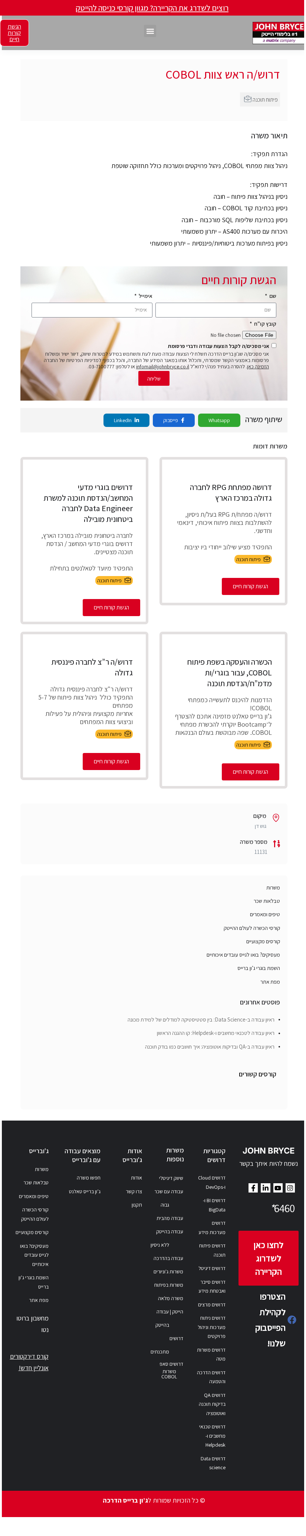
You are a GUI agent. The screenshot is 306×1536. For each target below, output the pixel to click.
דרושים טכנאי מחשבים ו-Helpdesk (212, 1435)
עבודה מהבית (170, 1218)
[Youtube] (278, 1188)
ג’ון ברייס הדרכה (125, 1500)
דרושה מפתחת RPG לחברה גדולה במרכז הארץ (231, 492)
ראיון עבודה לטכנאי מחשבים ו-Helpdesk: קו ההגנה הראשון (215, 1032)
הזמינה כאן (258, 366)
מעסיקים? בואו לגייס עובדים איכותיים (243, 954)
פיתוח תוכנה (265, 99)
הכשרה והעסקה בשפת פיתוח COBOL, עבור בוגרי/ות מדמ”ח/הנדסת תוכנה (229, 672)
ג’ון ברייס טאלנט (85, 1191)
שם (272, 295)
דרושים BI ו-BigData (214, 1205)
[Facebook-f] (253, 1188)
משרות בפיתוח (168, 1285)
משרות (273, 887)
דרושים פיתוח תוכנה (212, 1250)
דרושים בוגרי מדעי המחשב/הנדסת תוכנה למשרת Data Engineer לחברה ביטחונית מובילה (88, 503)
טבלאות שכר (267, 900)
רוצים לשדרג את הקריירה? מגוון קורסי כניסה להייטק (152, 8)
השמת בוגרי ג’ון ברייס (258, 967)
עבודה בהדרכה (168, 1258)
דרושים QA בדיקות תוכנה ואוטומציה (212, 1404)
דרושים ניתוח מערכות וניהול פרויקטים (212, 1327)
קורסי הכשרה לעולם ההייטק (252, 927)
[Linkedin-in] (265, 1188)
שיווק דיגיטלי (171, 1178)
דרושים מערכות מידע (212, 1228)
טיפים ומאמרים (265, 914)
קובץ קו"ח (264, 323)
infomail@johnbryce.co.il (162, 366)
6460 (282, 1208)
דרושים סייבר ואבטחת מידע (212, 1287)
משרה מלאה (170, 1298)
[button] (150, 31)
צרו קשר (134, 1191)
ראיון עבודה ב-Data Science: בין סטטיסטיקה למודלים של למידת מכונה (201, 1019)
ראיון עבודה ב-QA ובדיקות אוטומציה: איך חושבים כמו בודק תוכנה (209, 1046)
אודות (136, 1177)
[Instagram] (290, 1188)
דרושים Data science (213, 1463)
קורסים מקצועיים (263, 941)
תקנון (137, 1204)
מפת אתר (270, 981)
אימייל (145, 295)
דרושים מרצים (212, 1304)
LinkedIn (123, 420)
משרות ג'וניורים (168, 1271)
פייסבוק (171, 420)
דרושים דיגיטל (212, 1268)
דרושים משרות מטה (211, 1354)
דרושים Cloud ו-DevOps (212, 1182)
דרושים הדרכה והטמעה (211, 1377)
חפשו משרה (89, 1177)
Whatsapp (219, 420)
